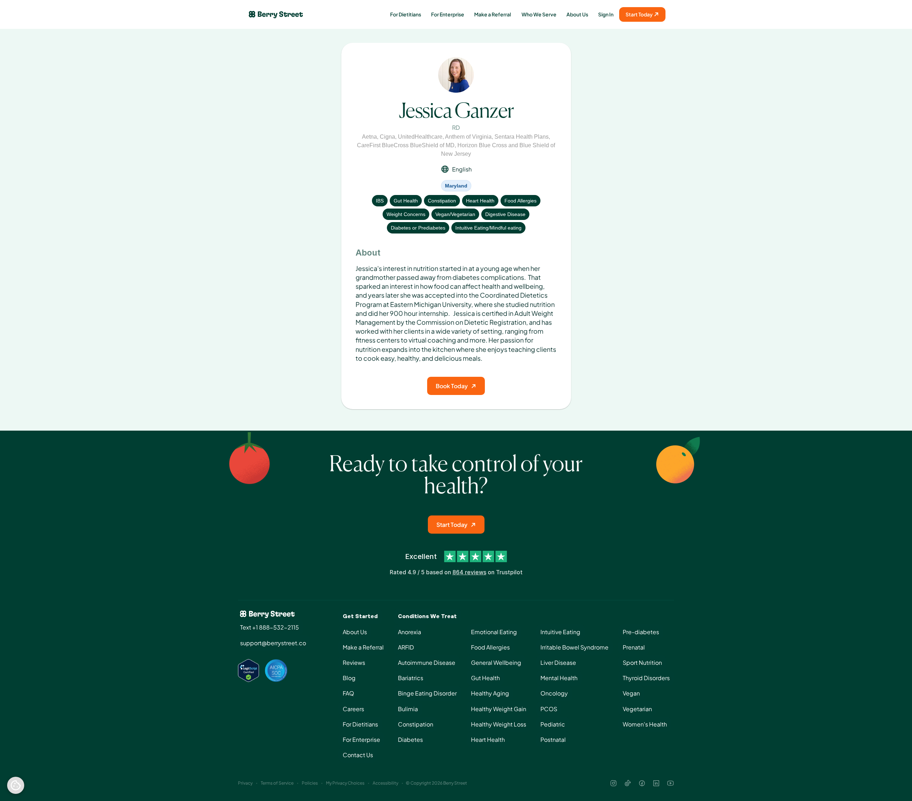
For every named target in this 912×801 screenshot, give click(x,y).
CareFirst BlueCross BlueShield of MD (406, 145)
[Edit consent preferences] (15, 785)
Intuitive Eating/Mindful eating (488, 228)
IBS (380, 201)
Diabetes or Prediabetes (418, 228)
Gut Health (406, 201)
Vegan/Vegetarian (455, 214)
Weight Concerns (406, 214)
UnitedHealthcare (420, 137)
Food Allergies (520, 201)
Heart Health (480, 201)
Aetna (369, 137)
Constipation (442, 201)
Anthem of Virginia (468, 137)
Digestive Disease (505, 214)
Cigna (387, 137)
